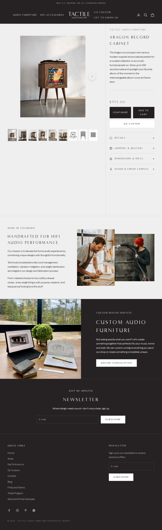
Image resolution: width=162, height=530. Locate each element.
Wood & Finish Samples (132, 169)
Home (11, 453)
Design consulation (116, 362)
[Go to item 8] (93, 135)
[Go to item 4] (42, 135)
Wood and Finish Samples (21, 499)
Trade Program (15, 493)
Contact (12, 476)
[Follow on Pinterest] (25, 510)
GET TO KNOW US (106, 17)
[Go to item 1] (12, 135)
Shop (10, 458)
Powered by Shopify (59, 521)
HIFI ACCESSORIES (52, 15)
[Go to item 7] (73, 135)
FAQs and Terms (16, 487)
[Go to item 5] (52, 135)
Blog (10, 481)
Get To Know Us (16, 464)
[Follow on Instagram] (17, 510)
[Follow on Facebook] (9, 510)
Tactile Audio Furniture (128, 29)
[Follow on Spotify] (33, 510)
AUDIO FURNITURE (25, 15)
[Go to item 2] (22, 135)
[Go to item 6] (63, 135)
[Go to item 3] (32, 135)
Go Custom (132, 123)
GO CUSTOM (102, 12)
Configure (120, 112)
